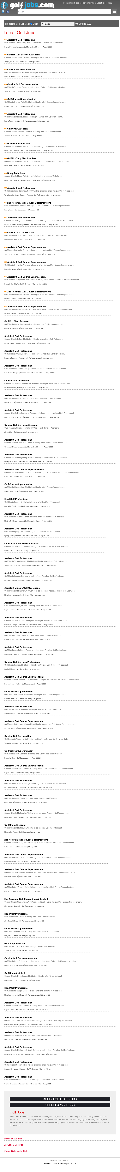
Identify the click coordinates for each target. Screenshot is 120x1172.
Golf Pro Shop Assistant (16, 321)
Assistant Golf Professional (21, 39)
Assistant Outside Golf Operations (22, 587)
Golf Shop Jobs (24, 136)
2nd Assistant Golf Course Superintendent (29, 202)
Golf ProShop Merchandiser (21, 158)
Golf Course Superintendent (21, 99)
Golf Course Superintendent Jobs (31, 254)
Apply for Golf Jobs (60, 1099)
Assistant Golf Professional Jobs (28, 47)
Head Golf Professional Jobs (30, 151)
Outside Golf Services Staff (18, 736)
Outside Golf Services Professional (22, 662)
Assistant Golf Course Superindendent (24, 469)
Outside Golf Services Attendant (23, 54)
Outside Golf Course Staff (20, 232)
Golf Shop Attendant (17, 128)
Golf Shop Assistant (14, 973)
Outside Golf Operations (16, 380)
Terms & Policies (59, 1163)
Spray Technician (16, 173)
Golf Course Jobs (21, 62)
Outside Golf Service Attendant (23, 84)
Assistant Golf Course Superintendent (26, 247)
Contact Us (2, 11)
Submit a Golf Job (60, 1105)
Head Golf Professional (19, 143)
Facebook (7, 11)
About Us (47, 1163)
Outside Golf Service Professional (21, 543)
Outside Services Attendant (21, 69)
